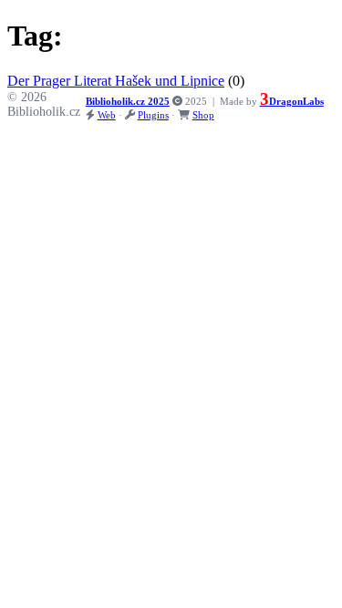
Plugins (153, 114)
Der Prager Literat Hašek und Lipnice (115, 80)
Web (107, 114)
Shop (203, 114)
